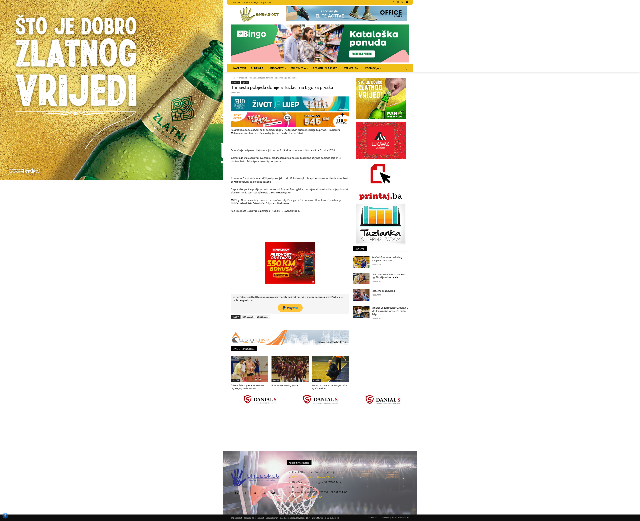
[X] (402, 2)
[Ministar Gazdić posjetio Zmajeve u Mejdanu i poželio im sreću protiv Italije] (361, 312)
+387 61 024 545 (313, 497)
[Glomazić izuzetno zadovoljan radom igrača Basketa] (330, 369)
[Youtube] (407, 2)
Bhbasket (243, 77)
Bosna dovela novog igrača (285, 385)
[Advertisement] (320, 428)
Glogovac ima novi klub (384, 291)
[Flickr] (255, 493)
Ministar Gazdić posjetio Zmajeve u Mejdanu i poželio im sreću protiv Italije (390, 311)
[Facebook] (393, 2)
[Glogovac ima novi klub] (361, 295)
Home (233, 77)
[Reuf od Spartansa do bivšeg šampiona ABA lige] (361, 262)
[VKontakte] (273, 493)
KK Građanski (248, 317)
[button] (405, 68)
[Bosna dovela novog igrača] (290, 369)
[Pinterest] (269, 324)
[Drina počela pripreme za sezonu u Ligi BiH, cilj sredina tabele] (249, 369)
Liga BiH (245, 82)
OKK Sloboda (262, 317)
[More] (285, 324)
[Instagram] (398, 2)
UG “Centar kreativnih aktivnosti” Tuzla (313, 477)
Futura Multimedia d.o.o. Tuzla (325, 518)
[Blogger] (236, 493)
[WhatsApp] (277, 324)
